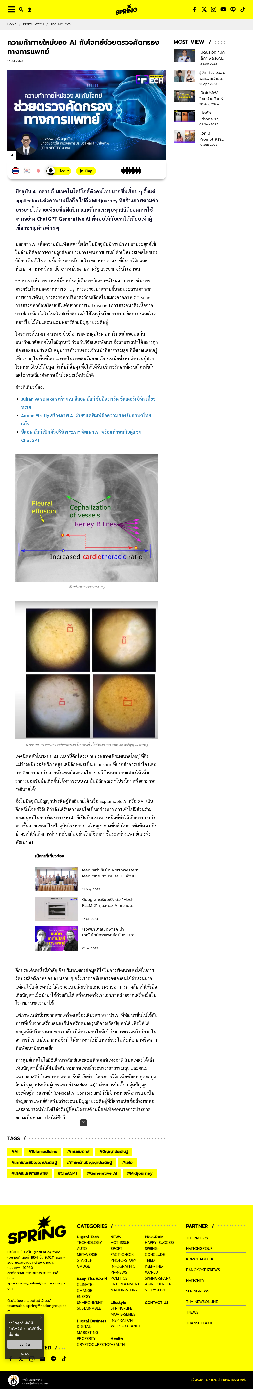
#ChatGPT (67, 1173)
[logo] (126, 9)
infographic (123, 1266)
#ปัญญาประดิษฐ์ (113, 1152)
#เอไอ (127, 1163)
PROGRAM (154, 1237)
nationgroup (199, 1248)
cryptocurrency (94, 1344)
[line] (38, 156)
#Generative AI (102, 1173)
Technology (61, 24)
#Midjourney (140, 1173)
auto (82, 1248)
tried (150, 1260)
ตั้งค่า (25, 1354)
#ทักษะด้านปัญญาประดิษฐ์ (89, 1163)
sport (116, 1248)
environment (90, 1302)
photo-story (124, 1260)
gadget (84, 1266)
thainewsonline (202, 1301)
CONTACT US (157, 1302)
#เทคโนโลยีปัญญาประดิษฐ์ (34, 1163)
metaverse (87, 1254)
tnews (192, 1312)
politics (119, 1278)
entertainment (125, 1284)
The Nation (197, 1238)
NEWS (116, 1237)
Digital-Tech (33, 24)
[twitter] (29, 155)
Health (117, 1339)
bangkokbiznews (203, 1270)
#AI (15, 1152)
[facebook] (21, 156)
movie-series (123, 1314)
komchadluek (200, 1259)
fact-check (122, 1254)
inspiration (122, 1320)
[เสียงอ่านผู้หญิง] (58, 171)
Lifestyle (118, 1302)
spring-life (121, 1308)
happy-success (160, 1242)
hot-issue (120, 1242)
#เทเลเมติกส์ (78, 1152)
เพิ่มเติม (13, 1334)
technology (89, 1242)
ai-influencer (158, 1284)
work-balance (126, 1326)
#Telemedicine (43, 1152)
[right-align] (20, 9)
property (86, 1338)
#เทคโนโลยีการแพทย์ (29, 1173)
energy (84, 1296)
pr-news (119, 1272)
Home (11, 24)
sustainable (89, 1308)
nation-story (124, 1290)
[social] (194, 9)
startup (84, 1260)
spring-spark (158, 1278)
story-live (155, 1290)
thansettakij (199, 1323)
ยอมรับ (25, 1344)
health (118, 1344)
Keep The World (92, 1279)
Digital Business (91, 1321)
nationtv (195, 1280)
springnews (197, 1291)
